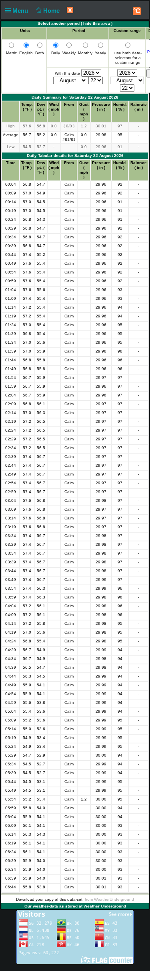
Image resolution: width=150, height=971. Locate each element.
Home (52, 10)
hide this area (96, 23)
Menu (21, 10)
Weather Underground (104, 906)
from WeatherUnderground (109, 899)
